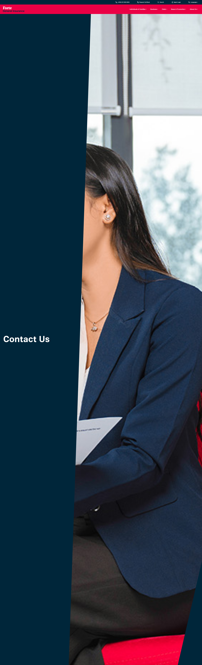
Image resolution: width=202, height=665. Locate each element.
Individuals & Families (137, 9)
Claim (164, 9)
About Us (193, 9)
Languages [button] (194, 2)
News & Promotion (178, 9)
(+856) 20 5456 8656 (123, 2)
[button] (138, 9)
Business (153, 9)
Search (162, 2)
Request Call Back (144, 2)
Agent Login (177, 2)
